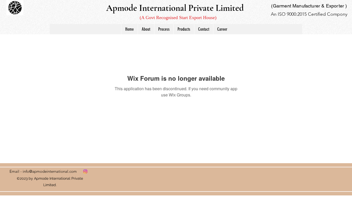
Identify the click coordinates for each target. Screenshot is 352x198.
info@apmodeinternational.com (50, 171)
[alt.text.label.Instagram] (85, 171)
